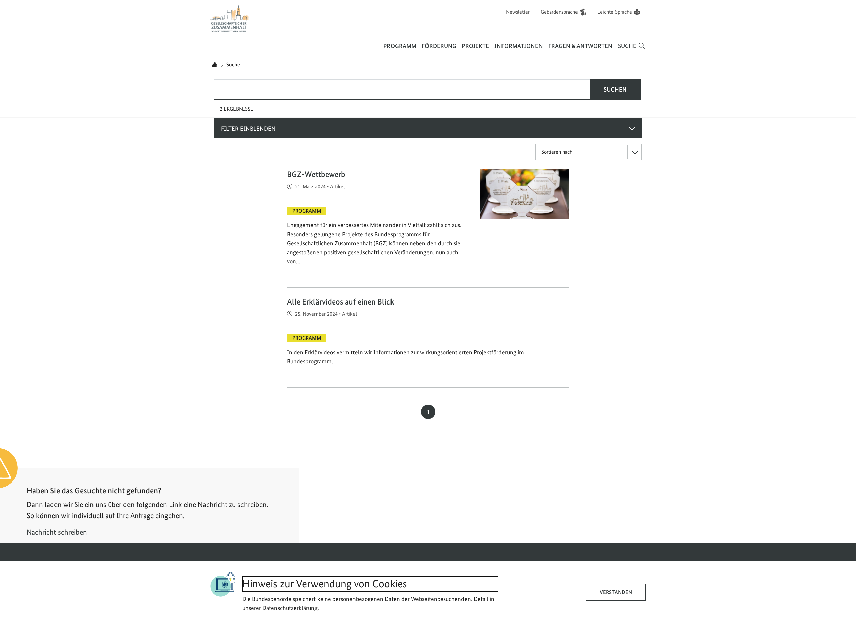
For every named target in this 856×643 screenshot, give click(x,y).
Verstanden (616, 592)
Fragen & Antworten (580, 45)
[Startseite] (214, 65)
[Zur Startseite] (230, 18)
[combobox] (402, 89)
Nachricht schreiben (57, 532)
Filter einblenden (248, 128)
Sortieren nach (556, 152)
